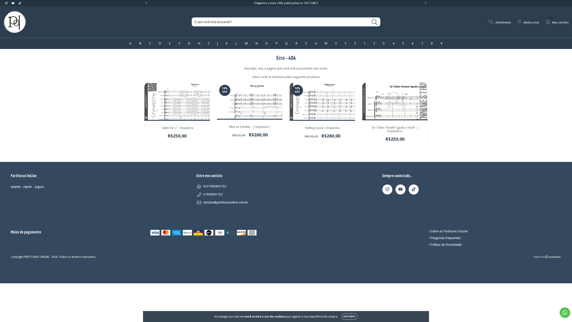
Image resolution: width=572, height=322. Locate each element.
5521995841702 (214, 186)
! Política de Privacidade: (445, 244)
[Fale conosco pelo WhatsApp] (565, 312)
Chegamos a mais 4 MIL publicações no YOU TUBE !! (286, 3)
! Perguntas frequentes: (445, 238)
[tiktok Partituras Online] (20, 3)
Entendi (349, 316)
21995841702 (213, 194)
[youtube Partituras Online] (13, 3)
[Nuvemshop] (547, 257)
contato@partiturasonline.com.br (225, 202)
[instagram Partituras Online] (6, 3)
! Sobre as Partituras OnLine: (448, 231)
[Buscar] (374, 22)
